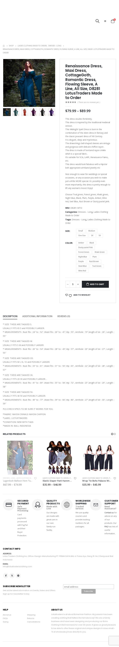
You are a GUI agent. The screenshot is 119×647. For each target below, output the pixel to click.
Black (92, 230)
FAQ (106, 513)
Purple (81, 248)
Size (67, 218)
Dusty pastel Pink (85, 234)
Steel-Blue (82, 253)
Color (68, 230)
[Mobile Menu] (105, 14)
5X (100, 222)
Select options (32, 432)
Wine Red (82, 257)
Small (80, 218)
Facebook (5, 562)
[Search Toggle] (97, 15)
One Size (82, 222)
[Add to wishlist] (35, 466)
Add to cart (97, 271)
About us (7, 601)
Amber (81, 230)
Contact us (109, 499)
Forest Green (83, 239)
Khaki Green (100, 239)
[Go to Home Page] (4, 33)
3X (92, 222)
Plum (95, 244)
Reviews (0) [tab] (63, 303)
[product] (20, 445)
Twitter (12, 562)
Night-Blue (82, 244)
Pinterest (18, 562)
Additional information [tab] (37, 303)
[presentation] (6, 70)
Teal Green (96, 253)
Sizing (5, 608)
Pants (32, 465)
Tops (111, 465)
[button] (112, 421)
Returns (30, 605)
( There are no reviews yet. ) (88, 89)
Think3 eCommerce (18, 638)
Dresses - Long (85, 199)
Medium (91, 218)
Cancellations (33, 608)
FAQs (5, 605)
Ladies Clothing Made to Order (16, 465)
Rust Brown (94, 248)
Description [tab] (10, 303)
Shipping (31, 601)
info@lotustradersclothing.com (17, 553)
